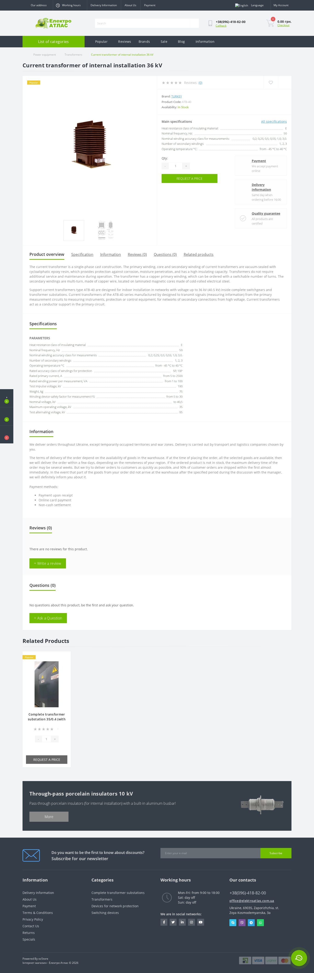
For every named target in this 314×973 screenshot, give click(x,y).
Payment (149, 5)
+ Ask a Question (48, 618)
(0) (200, 82)
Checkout (283, 25)
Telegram (251, 922)
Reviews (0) (137, 254)
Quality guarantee (266, 213)
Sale (164, 41)
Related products (199, 254)
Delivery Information (104, 5)
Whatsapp (260, 922)
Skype (232, 922)
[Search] (194, 23)
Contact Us (31, 926)
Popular (101, 41)
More (49, 816)
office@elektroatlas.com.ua (251, 901)
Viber (242, 922)
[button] (6, 434)
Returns (29, 932)
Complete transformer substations (118, 892)
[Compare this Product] (63, 665)
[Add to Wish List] (63, 657)
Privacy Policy (33, 919)
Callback (221, 26)
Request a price (190, 178)
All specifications (274, 121)
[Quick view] (63, 672)
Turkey (176, 96)
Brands (144, 41)
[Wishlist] (270, 82)
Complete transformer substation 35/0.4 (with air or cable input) (47, 719)
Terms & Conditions (38, 912)
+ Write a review (47, 563)
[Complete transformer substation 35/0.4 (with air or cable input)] (47, 684)
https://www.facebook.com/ (163, 922)
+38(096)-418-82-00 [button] (248, 893)
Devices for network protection (115, 906)
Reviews (124, 41)
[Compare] (284, 82)
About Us (130, 5)
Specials (29, 939)
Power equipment (44, 55)
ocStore (43, 959)
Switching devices (105, 912)
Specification (82, 254)
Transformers (73, 55)
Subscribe (276, 853)
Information (205, 41)
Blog (181, 41)
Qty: (165, 158)
